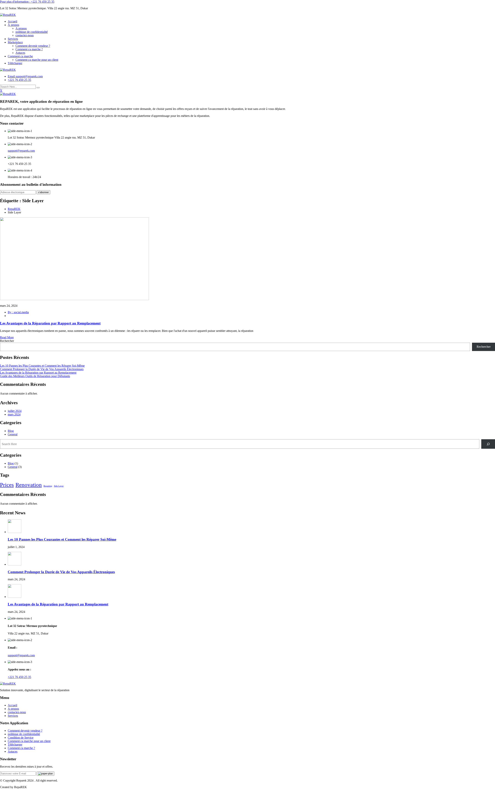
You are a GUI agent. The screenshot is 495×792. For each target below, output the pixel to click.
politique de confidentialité (31, 31)
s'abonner (43, 192)
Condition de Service (20, 737)
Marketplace (15, 42)
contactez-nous (24, 35)
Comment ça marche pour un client (36, 59)
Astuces (20, 52)
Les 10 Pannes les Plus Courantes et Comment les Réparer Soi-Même (42, 365)
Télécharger (15, 63)
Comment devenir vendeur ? (32, 45)
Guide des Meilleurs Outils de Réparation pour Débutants (35, 376)
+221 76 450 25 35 (19, 79)
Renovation (28, 485)
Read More (7, 337)
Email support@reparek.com (25, 76)
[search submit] (38, 87)
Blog (11, 430)
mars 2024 (14, 414)
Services (13, 38)
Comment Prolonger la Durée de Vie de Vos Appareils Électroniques (42, 369)
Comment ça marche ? (29, 49)
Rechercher (7, 340)
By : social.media (18, 312)
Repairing (48, 486)
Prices (7, 485)
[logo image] (8, 69)
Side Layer (59, 486)
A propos (21, 28)
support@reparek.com (21, 150)
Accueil (12, 21)
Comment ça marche (20, 56)
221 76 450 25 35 (27, 1)
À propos (13, 25)
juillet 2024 (14, 411)
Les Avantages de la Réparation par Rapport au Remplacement (50, 323)
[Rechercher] (488, 444)
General (12, 434)
